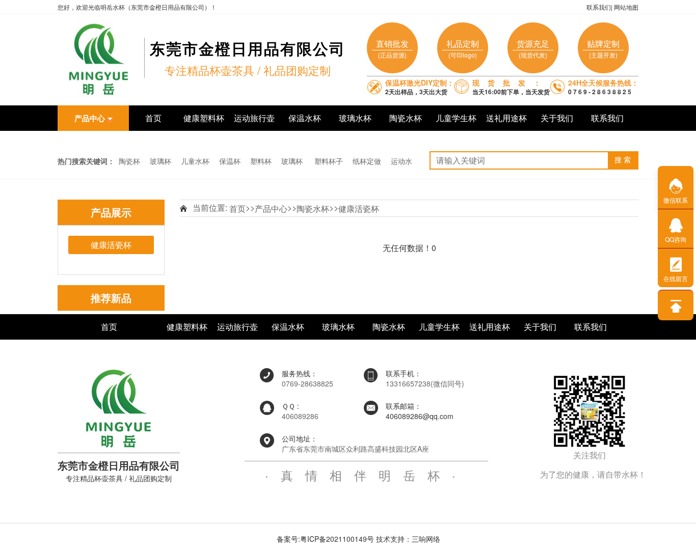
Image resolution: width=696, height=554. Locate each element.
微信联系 (675, 200)
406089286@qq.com (419, 416)
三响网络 (426, 539)
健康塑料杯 (203, 118)
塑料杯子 (328, 161)
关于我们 (557, 118)
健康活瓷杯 (358, 208)
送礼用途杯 (506, 118)
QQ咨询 (675, 239)
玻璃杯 (160, 161)
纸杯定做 (367, 161)
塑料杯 (261, 161)
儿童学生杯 (456, 118)
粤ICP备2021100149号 (337, 539)
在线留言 (675, 278)
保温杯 (229, 161)
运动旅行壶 (254, 118)
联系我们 (598, 7)
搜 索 (622, 160)
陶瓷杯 (129, 161)
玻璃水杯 (355, 118)
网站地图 (626, 7)
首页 (153, 118)
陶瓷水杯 (405, 118)
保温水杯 (304, 118)
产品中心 (271, 208)
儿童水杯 (195, 161)
